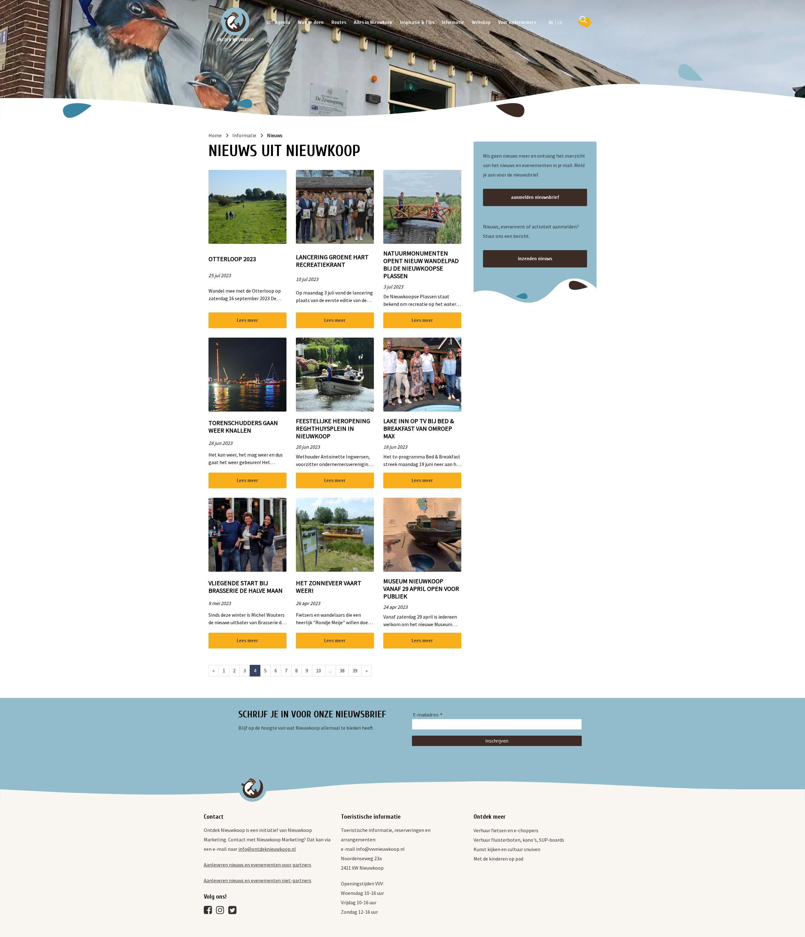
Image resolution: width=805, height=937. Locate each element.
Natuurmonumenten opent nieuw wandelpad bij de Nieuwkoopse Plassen (421, 265)
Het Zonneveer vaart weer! (328, 586)
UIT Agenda (278, 22)
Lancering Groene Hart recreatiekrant (332, 260)
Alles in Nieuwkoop (373, 22)
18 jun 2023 (395, 447)
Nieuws (274, 135)
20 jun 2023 (308, 447)
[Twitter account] (234, 911)
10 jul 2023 (307, 279)
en (559, 22)
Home (215, 135)
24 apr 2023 (395, 607)
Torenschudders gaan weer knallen (243, 426)
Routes (338, 22)
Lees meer (247, 320)
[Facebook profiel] (209, 911)
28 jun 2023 (220, 443)
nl (551, 22)
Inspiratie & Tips (417, 22)
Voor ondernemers (517, 22)
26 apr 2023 (308, 603)
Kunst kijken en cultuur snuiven (507, 849)
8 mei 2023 (219, 603)
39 (355, 670)
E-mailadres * (427, 715)
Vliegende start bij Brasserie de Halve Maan (245, 586)
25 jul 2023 (219, 275)
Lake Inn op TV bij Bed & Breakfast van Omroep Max (418, 428)
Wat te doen (311, 22)
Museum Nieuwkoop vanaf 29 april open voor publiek (421, 588)
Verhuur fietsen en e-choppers (506, 830)
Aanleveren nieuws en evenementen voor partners (257, 864)
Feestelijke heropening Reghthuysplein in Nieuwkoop (333, 428)
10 (318, 670)
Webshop (481, 22)
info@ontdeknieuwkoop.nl (267, 849)
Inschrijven (496, 741)
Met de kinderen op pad (498, 859)
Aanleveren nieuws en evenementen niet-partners (257, 880)
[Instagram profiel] (221, 911)
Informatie (453, 22)
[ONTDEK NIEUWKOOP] (235, 21)
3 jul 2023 (393, 286)
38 (342, 670)
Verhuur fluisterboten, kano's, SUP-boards (519, 840)
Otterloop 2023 (232, 259)
